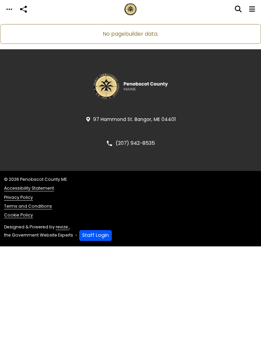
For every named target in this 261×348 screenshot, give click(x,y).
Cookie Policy (18, 215)
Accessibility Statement (29, 188)
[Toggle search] (238, 9)
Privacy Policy (18, 197)
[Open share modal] (23, 9)
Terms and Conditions (28, 206)
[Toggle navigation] (9, 9)
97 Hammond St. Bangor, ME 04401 (134, 119)
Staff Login (95, 235)
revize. (62, 227)
